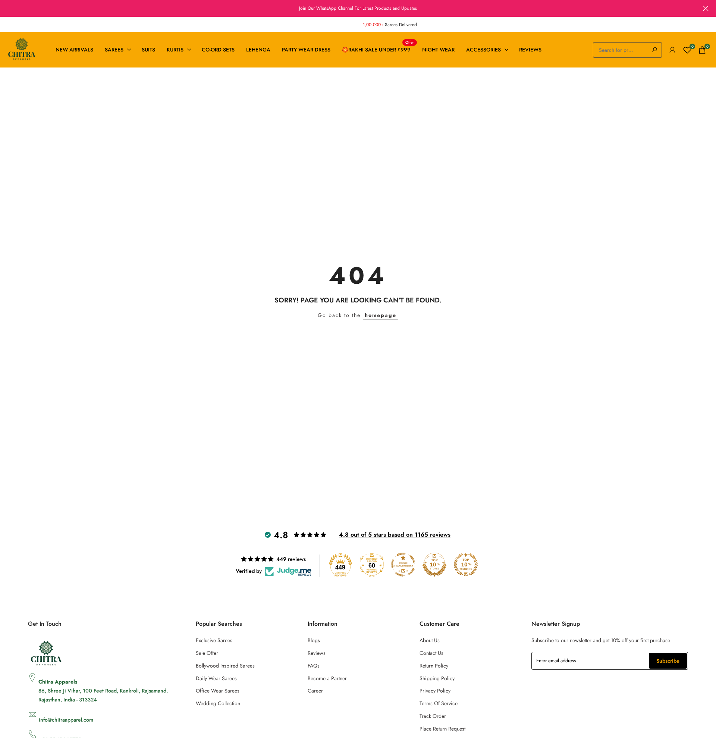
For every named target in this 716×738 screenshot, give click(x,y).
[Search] (654, 50)
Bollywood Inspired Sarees (225, 665)
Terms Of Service (439, 703)
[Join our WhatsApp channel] (358, 8)
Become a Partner (327, 678)
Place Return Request (442, 728)
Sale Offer (207, 653)
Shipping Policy (437, 678)
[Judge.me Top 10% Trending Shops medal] (466, 565)
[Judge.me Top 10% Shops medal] (434, 565)
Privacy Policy (435, 690)
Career (315, 690)
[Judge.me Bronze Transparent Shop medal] (403, 565)
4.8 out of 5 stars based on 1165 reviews (394, 534)
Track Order (433, 716)
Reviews (317, 653)
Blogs (314, 640)
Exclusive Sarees (214, 640)
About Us (430, 640)
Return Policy (434, 665)
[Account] (672, 49)
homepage (380, 315)
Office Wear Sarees (217, 690)
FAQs (314, 665)
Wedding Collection (218, 703)
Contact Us (431, 653)
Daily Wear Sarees (216, 678)
